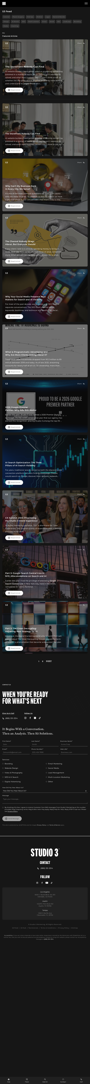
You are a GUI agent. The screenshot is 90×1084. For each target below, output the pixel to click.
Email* (4, 749)
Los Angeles (45, 892)
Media (6, 26)
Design (6, 21)
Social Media (53, 768)
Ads (58, 21)
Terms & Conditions (48, 928)
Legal (48, 17)
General (6, 17)
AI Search (15, 21)
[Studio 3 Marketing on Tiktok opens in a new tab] (40, 718)
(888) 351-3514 (49, 939)
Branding (77, 21)
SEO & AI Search (11, 777)
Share (79, 43)
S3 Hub (23, 928)
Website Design (11, 768)
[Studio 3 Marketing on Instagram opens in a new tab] (25, 718)
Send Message (13, 818)
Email (44, 21)
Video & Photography (13, 773)
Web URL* (64, 749)
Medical (39, 17)
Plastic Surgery (18, 17)
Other (50, 782)
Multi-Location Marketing (59, 777)
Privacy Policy (12, 811)
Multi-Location (33, 21)
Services (5, 760)
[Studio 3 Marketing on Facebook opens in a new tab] (30, 718)
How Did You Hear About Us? (13, 787)
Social (52, 21)
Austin (45, 901)
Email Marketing (55, 764)
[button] (86, 3)
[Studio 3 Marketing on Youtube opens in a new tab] (35, 718)
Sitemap (74, 928)
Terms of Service (54, 825)
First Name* (6, 741)
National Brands (59, 17)
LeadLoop (67, 21)
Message (5, 795)
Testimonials (33, 928)
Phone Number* (37, 749)
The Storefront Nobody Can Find (24, 66)
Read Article (15, 90)
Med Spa (30, 17)
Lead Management (56, 773)
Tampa (45, 910)
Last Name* (35, 741)
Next (49, 661)
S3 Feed (15, 928)
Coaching (14, 26)
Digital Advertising (13, 782)
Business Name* (66, 741)
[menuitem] (25, 718)
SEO (23, 21)
